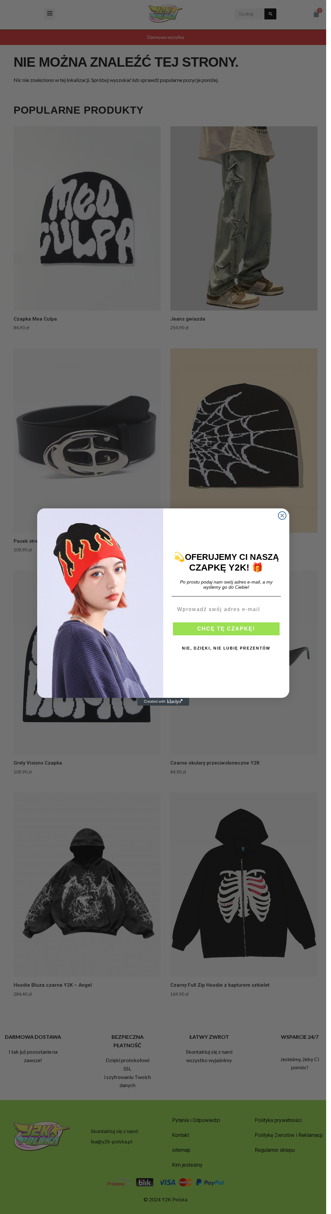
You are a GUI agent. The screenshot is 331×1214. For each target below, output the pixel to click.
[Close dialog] (282, 515)
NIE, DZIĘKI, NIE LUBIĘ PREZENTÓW (226, 648)
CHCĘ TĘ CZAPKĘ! (226, 628)
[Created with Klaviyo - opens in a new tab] (163, 702)
